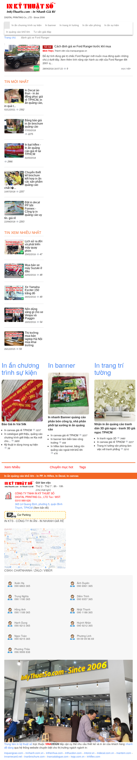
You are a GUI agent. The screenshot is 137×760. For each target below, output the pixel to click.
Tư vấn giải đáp (42, 31)
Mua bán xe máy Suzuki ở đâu (33, 268)
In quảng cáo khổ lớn (18, 31)
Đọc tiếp (126, 68)
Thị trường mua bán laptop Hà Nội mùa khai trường (33, 339)
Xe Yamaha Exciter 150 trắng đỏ (32, 290)
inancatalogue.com (57, 756)
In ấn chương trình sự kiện (27, 25)
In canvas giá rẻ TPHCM (18, 430)
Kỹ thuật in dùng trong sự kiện (21, 444)
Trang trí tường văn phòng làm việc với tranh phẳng (114, 447)
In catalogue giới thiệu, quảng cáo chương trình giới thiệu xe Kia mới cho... (23, 437)
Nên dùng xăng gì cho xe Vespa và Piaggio (34, 313)
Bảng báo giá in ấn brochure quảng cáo (34, 123)
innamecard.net (13, 756)
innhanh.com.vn (35, 753)
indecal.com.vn (105, 753)
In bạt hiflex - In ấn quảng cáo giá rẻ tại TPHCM (33, 149)
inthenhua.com (54, 753)
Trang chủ (10, 37)
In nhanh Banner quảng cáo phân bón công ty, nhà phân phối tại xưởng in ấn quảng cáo (67, 423)
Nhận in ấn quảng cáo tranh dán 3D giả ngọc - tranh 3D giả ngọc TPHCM (114, 428)
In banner (50, 25)
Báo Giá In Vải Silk (14, 424)
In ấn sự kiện (111, 25)
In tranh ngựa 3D (107, 438)
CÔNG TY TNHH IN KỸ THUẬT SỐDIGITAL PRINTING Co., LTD (34, 495)
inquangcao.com (13, 753)
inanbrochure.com (34, 756)
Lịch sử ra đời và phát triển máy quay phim (33, 246)
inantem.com (123, 753)
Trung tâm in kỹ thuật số (18, 744)
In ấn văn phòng (91, 25)
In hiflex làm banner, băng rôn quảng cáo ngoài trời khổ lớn (67, 447)
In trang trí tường (69, 25)
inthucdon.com (73, 753)
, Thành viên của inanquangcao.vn (65, 50)
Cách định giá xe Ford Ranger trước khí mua (82, 46)
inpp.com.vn (78, 756)
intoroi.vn (89, 753)
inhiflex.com (93, 756)
